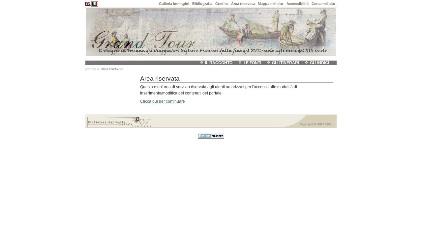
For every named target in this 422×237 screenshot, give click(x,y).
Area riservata (243, 4)
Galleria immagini (174, 4)
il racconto (218, 63)
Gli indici (319, 63)
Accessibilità (297, 4)
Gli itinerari (285, 63)
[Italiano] (94, 4)
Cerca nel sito (323, 4)
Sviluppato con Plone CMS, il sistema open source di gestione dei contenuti (211, 136)
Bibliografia (202, 4)
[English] (88, 4)
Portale (90, 69)
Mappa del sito (270, 4)
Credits (221, 4)
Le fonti (252, 63)
